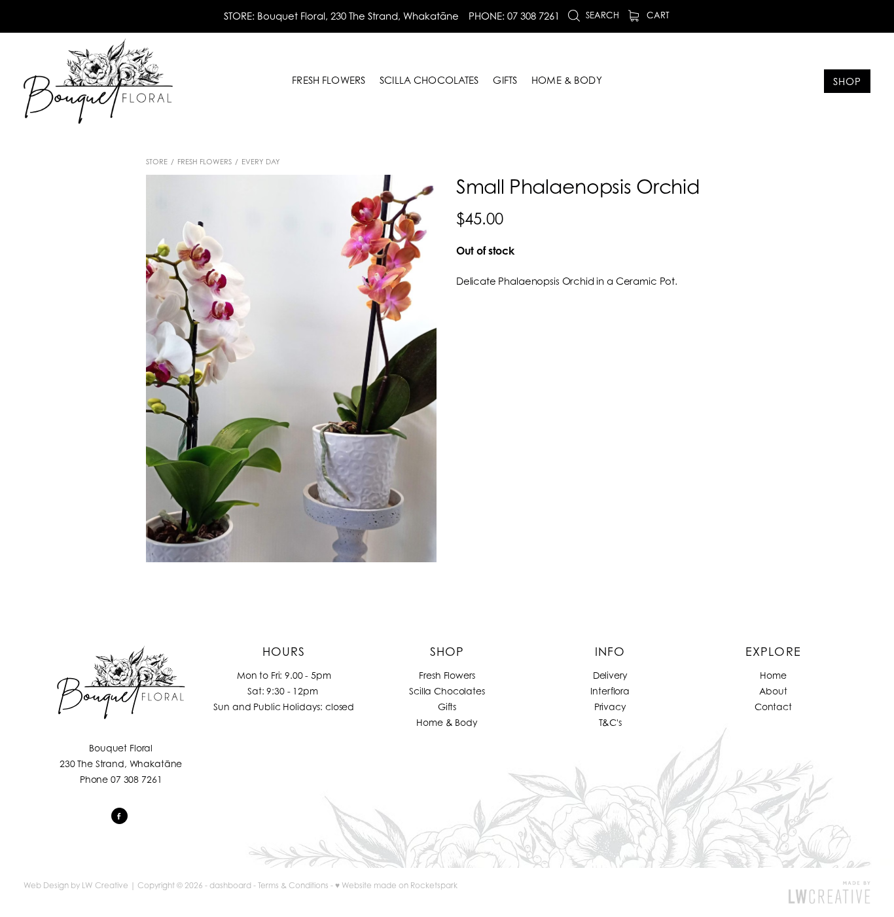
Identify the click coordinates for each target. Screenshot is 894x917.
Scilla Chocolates (447, 690)
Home (773, 675)
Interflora (610, 690)
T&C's (610, 722)
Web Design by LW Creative (76, 885)
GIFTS (505, 80)
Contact (773, 706)
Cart (657, 15)
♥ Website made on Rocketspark (396, 885)
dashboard (230, 885)
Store (157, 161)
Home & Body (446, 722)
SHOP (847, 81)
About (773, 690)
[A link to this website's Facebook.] (119, 816)
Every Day (260, 161)
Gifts (447, 706)
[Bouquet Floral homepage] (108, 81)
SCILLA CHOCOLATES (429, 80)
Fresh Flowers (204, 161)
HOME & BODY (566, 80)
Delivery (610, 675)
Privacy (610, 706)
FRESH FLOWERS (328, 80)
